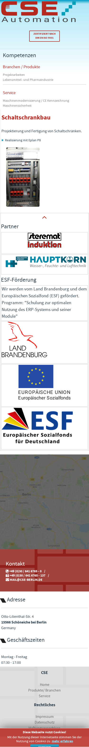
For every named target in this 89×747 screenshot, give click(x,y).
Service (9, 93)
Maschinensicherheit (17, 106)
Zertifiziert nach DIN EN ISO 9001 (44, 36)
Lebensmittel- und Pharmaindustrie (28, 80)
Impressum (45, 716)
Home (44, 684)
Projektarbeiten (14, 75)
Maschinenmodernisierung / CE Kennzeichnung (36, 101)
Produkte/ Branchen (44, 690)
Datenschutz (45, 722)
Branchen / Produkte (21, 67)
